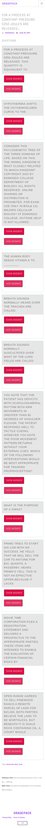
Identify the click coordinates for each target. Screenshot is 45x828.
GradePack (10, 4)
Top (22, 823)
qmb (20, 764)
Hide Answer (13, 88)
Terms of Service (19, 817)
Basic (16, 764)
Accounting (10, 764)
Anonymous (9, 33)
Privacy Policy (7, 817)
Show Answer (14, 78)
